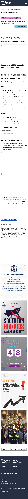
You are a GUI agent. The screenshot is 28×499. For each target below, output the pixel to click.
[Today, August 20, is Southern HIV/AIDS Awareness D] (14, 317)
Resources (9, 9)
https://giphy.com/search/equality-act (13, 197)
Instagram (5, 474)
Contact (3, 469)
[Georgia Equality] (5, 463)
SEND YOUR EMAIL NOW (10, 127)
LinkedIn (13, 474)
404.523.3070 (5, 481)
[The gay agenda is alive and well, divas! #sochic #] (14, 427)
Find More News (20, 26)
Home (2, 9)
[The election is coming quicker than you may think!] (14, 354)
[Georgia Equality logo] (6, 5)
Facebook (2, 474)
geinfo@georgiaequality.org (8, 483)
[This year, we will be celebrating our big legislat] (14, 390)
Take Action (16, 469)
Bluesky (8, 474)
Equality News (17, 9)
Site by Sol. (3, 495)
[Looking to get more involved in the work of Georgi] (14, 245)
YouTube (16, 474)
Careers (3, 466)
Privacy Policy (4, 491)
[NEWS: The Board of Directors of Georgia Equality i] (14, 281)
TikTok (10, 474)
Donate (15, 466)
